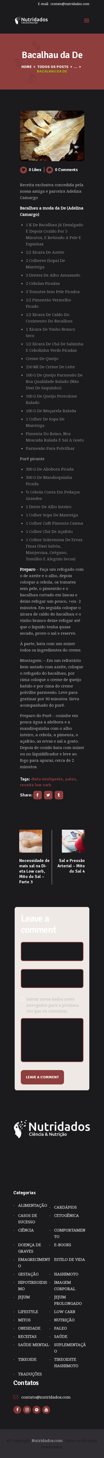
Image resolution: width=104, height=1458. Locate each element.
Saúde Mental (33, 1344)
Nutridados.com (47, 1440)
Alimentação (32, 1205)
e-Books (62, 1244)
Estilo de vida (69, 1259)
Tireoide (27, 1359)
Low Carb (64, 1311)
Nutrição (64, 1319)
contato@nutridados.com (46, 1397)
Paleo (60, 1328)
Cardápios (65, 1207)
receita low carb (35, 785)
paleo (70, 779)
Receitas (27, 1336)
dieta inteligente (47, 779)
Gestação (28, 1274)
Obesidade (29, 1328)
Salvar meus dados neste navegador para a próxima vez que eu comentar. (52, 1005)
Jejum (24, 1296)
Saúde (60, 1336)
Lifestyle (28, 1311)
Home (26, 67)
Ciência (26, 1230)
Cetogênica (66, 1215)
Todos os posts (53, 66)
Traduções (30, 1373)
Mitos (24, 1319)
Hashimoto (66, 1274)
